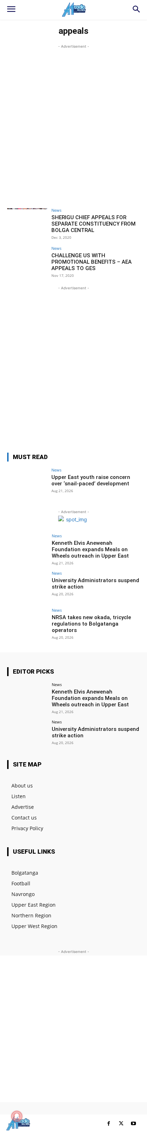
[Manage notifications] (16, 1116)
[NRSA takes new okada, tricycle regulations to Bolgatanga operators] (27, 623)
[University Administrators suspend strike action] (27, 586)
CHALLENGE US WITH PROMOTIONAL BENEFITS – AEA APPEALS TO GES (91, 262)
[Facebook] (108, 1123)
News (56, 210)
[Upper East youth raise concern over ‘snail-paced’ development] (27, 483)
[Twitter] (121, 1123)
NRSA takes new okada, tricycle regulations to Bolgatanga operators (91, 623)
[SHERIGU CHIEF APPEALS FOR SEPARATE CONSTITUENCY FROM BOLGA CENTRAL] (27, 223)
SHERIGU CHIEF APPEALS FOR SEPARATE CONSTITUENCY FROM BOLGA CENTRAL (93, 223)
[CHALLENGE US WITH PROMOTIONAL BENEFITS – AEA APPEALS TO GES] (27, 261)
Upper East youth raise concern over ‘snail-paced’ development (90, 480)
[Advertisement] (73, 123)
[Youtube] (133, 1123)
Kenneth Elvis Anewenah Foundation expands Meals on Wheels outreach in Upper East (90, 549)
